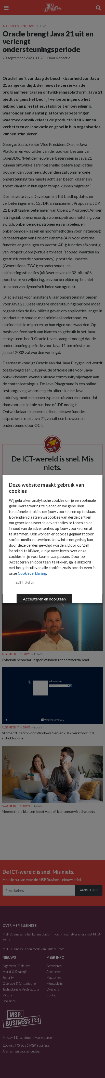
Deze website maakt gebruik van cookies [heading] (46, 488)
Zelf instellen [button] (25, 582)
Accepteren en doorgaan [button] (44, 598)
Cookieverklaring (32, 573)
